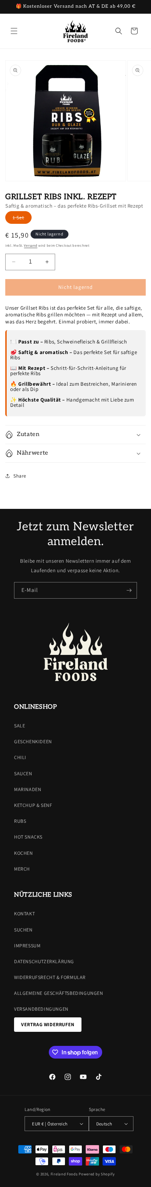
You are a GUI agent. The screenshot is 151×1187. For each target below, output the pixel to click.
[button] (14, 31)
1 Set (22, 219)
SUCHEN (23, 930)
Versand (30, 245)
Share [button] (19, 476)
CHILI (20, 757)
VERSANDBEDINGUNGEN (41, 1009)
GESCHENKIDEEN (33, 741)
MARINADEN (27, 789)
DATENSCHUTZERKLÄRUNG (44, 961)
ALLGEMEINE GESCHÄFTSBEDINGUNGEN (58, 993)
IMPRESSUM (27, 945)
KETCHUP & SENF (33, 805)
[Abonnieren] (129, 590)
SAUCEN (23, 773)
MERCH (22, 869)
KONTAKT (24, 913)
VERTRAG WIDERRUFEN (47, 1024)
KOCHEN (23, 853)
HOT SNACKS (28, 837)
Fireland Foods (64, 1174)
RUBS (20, 821)
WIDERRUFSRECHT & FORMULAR (50, 977)
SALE (19, 725)
